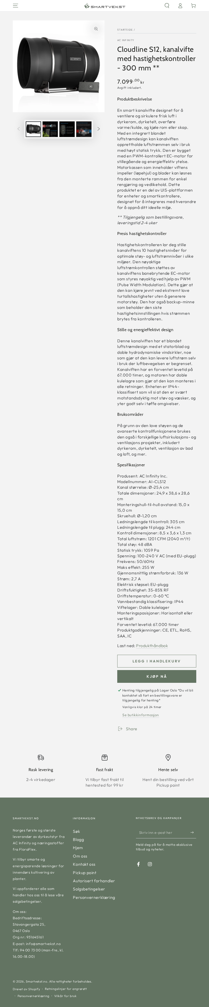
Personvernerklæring (94, 897)
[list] (104, 771)
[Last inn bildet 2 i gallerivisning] (50, 129)
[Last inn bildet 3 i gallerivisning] (67, 129)
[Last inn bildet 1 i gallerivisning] (33, 129)
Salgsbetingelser (89, 888)
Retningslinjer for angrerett (66, 989)
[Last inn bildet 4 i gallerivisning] (84, 129)
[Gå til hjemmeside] (104, 5)
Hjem (78, 847)
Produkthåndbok (152, 645)
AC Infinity (125, 40)
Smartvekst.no (36, 981)
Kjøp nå (157, 676)
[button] (167, 5)
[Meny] (15, 5)
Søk (76, 831)
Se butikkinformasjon (140, 715)
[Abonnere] (193, 832)
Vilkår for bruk (65, 996)
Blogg (78, 839)
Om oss (80, 856)
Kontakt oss (84, 864)
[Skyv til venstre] (18, 129)
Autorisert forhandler (94, 880)
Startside (125, 29)
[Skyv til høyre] (98, 129)
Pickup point (84, 872)
